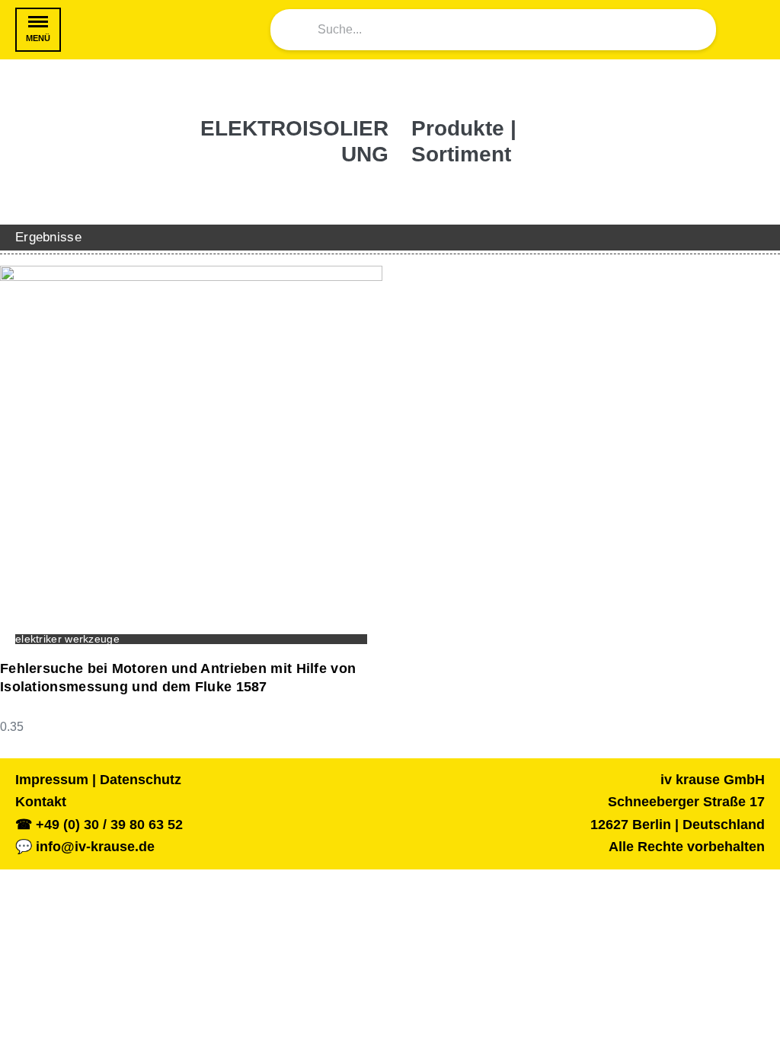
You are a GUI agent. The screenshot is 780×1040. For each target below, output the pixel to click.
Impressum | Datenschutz (98, 779)
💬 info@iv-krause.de (85, 846)
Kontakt (40, 801)
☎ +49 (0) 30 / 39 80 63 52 (99, 824)
